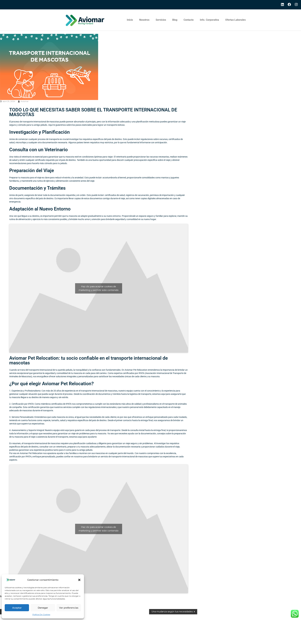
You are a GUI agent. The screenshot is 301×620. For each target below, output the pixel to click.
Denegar (43, 607)
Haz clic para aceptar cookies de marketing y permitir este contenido (99, 288)
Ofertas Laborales (235, 19)
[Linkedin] (282, 4)
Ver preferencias (68, 607)
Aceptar (17, 607)
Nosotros (144, 19)
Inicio (130, 19)
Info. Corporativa (209, 19)
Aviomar (25, 101)
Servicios (161, 19)
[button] (79, 579)
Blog (174, 19)
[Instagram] (296, 4)
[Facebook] (289, 4)
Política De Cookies (41, 614)
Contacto (189, 19)
